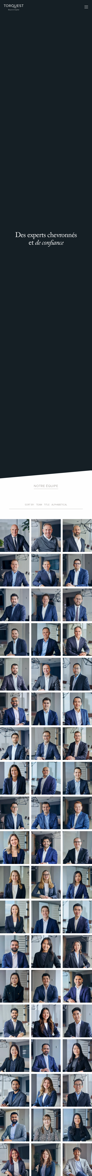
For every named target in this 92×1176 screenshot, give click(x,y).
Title (47, 504)
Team (39, 504)
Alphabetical (59, 504)
